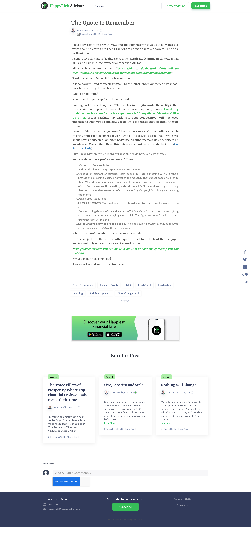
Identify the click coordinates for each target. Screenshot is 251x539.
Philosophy (100, 5)
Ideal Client (144, 285)
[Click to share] (245, 251)
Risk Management (100, 293)
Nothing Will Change (178, 385)
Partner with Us (182, 499)
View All (125, 300)
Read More (109, 423)
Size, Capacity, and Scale (123, 385)
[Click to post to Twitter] (245, 259)
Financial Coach (109, 285)
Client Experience (83, 285)
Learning (78, 293)
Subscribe (201, 5)
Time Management (128, 293)
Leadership (164, 285)
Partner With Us (175, 5)
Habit (128, 285)
